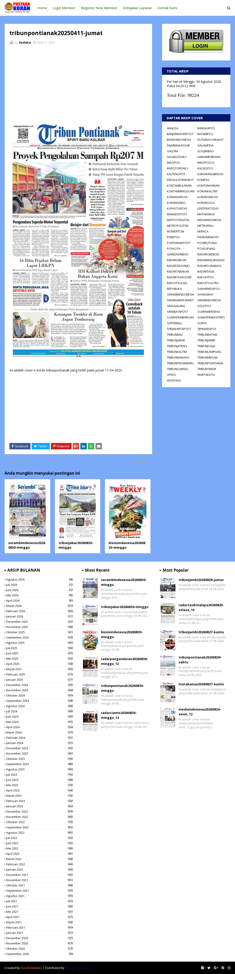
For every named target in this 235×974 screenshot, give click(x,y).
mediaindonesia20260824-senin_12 (200, 711)
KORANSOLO (206, 203)
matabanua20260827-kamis (201, 684)
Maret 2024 (39, 732)
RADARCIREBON (208, 254)
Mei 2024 (39, 722)
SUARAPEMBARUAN (180, 317)
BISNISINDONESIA (179, 140)
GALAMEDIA (205, 145)
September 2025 (39, 637)
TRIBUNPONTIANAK (210, 363)
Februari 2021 (39, 927)
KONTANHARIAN (208, 185)
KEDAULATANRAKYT (180, 180)
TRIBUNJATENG (177, 346)
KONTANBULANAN (179, 185)
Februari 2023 (39, 801)
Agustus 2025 (39, 643)
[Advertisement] (78, 82)
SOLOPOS (204, 306)
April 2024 (39, 727)
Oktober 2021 (39, 885)
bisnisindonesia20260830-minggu (122, 634)
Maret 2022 (39, 859)
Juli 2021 (39, 901)
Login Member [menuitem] (64, 8)
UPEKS (171, 375)
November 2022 (39, 817)
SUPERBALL (174, 323)
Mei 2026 (39, 595)
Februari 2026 (39, 611)
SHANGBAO (205, 294)
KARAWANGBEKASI (210, 174)
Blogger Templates (78, 968)
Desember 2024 (39, 685)
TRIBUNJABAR (176, 340)
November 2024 (39, 690)
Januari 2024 (39, 743)
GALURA (172, 151)
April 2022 (39, 854)
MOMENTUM (175, 231)
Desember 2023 (39, 748)
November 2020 (39, 943)
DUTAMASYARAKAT (210, 140)
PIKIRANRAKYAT (208, 237)
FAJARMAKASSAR (178, 145)
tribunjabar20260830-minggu (124, 607)
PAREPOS (173, 237)
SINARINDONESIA (209, 300)
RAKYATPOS (205, 277)
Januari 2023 (39, 806)
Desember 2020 (39, 938)
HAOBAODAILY (177, 157)
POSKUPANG (206, 248)
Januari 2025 (39, 680)
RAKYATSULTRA (207, 283)
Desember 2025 (39, 622)
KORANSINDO (176, 203)
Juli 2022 (39, 838)
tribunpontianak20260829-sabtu (200, 659)
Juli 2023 (39, 774)
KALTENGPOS (176, 174)
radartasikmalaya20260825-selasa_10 (201, 607)
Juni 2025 (39, 653)
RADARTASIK (206, 271)
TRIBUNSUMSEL (177, 369)
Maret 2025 (39, 669)
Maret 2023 (39, 796)
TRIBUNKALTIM (177, 352)
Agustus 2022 (39, 832)
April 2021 (39, 917)
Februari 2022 (39, 864)
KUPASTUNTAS (177, 208)
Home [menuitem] (42, 8)
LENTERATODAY (208, 208)
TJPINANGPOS (206, 329)
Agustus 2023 (39, 769)
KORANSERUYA (177, 197)
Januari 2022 (39, 869)
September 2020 (39, 954)
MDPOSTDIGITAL (178, 220)
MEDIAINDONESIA (209, 220)
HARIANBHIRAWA (209, 157)
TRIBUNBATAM (207, 334)
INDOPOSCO (206, 162)
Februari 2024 (39, 738)
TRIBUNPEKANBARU (180, 363)
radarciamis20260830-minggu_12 (119, 715)
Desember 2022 (39, 811)
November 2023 (39, 753)
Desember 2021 (39, 875)
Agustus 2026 (39, 579)
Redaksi (25, 42)
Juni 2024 (39, 716)
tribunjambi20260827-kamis (201, 632)
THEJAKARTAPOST (179, 329)
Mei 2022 (39, 848)
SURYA (202, 323)
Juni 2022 (39, 843)
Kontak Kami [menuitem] (167, 8)
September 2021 (39, 890)
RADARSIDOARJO (178, 266)
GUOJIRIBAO (205, 151)
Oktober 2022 (39, 822)
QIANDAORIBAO (177, 254)
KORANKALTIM (207, 191)
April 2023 (39, 790)
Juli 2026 (39, 585)
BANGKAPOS (206, 128)
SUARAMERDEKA (208, 312)
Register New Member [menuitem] (99, 8)
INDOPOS (173, 162)
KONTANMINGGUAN (180, 191)
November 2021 (39, 880)
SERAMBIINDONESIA (180, 294)
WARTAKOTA (206, 375)
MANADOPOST (177, 214)
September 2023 (39, 764)
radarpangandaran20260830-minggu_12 (124, 661)
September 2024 (39, 701)
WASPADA (174, 380)
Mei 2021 (39, 912)
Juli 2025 (39, 648)
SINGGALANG (176, 306)
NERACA (202, 231)
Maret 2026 (39, 606)
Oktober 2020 (39, 948)
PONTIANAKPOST (178, 243)
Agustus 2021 (39, 896)
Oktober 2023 (39, 759)
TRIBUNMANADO (178, 357)
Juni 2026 (39, 590)
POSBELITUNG (207, 243)
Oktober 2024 (39, 695)
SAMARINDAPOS (208, 289)
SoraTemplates (31, 968)
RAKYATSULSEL (177, 283)
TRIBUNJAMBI (206, 340)
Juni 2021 (39, 906)
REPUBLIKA (174, 289)
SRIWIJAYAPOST (177, 312)
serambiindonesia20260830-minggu (26, 545)
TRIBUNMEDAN (207, 357)
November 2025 (39, 627)
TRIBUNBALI (175, 334)
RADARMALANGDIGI (210, 260)
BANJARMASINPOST (180, 134)
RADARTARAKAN (178, 271)
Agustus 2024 (39, 706)
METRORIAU (205, 226)
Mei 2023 (39, 785)
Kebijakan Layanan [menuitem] (137, 8)
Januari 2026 (39, 616)
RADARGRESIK (176, 260)
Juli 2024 (39, 711)
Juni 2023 (39, 780)
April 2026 (39, 600)
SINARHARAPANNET (180, 300)
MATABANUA (206, 214)
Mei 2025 (39, 658)
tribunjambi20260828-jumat (201, 580)
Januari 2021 (39, 933)
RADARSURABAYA (209, 266)
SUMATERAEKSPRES (211, 317)
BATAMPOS (205, 134)
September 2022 (39, 827)
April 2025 (39, 664)
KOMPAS (203, 180)
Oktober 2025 (39, 632)
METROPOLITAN (177, 226)
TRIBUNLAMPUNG (209, 352)
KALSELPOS (205, 168)
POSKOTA (173, 248)
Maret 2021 (39, 922)
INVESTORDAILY (177, 168)
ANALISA (172, 128)
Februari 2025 (39, 674)
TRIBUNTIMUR (206, 369)
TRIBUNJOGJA (206, 346)
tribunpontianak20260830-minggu (122, 688)
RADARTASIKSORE (179, 277)
